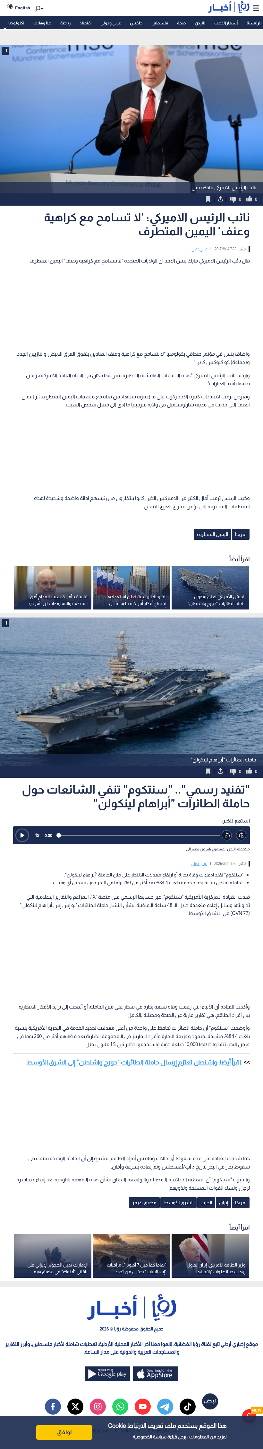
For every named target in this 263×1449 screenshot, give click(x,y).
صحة (181, 23)
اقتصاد (85, 23)
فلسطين (159, 23)
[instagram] (98, 1407)
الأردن (200, 23)
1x (37, 835)
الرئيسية (254, 23)
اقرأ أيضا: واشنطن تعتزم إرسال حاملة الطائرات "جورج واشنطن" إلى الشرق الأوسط (133, 1062)
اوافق (64, 1432)
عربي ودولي (110, 23)
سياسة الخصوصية (149, 1436)
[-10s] (227, 835)
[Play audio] (22, 835)
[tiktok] (188, 1407)
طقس (136, 23)
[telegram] (165, 1407)
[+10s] (241, 835)
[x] (75, 1407)
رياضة (65, 23)
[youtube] (143, 1407)
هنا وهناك (42, 23)
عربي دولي (199, 249)
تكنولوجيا (16, 23)
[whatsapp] (120, 1407)
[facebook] (53, 1407)
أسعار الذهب (226, 23)
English (22, 7)
